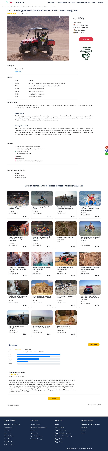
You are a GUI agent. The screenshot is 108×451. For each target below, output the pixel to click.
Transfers (100, 2)
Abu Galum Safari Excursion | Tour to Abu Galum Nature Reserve (90, 238)
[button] (11, 2)
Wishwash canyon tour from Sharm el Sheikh (42, 268)
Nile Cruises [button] (91, 2)
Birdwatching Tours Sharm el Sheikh (66, 296)
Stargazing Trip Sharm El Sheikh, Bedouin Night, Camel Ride (17, 238)
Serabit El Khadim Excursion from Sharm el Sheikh (90, 268)
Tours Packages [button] (81, 2)
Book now (86, 39)
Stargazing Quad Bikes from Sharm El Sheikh (18, 207)
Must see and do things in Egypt (64, 436)
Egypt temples (34, 433)
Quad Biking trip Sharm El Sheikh (41, 207)
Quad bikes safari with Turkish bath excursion (64, 327)
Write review (93, 344)
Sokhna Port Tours (9, 445)
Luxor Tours (7, 433)
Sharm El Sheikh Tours (16, 6)
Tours (4, 6)
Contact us (84, 427)
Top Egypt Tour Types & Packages (90, 424)
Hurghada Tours (8, 427)
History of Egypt (59, 427)
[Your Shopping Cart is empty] (7, 3)
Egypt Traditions (59, 439)
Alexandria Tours (8, 436)
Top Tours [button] (71, 2)
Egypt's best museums (36, 436)
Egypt (8, 6)
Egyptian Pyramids (35, 424)
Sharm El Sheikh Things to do (12, 424)
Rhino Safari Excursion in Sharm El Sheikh (65, 268)
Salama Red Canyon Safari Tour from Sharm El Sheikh (17, 268)
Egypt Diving (58, 442)
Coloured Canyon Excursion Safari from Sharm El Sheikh (42, 296)
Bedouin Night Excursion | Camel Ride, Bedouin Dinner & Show (42, 238)
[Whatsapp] (106, 153)
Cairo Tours (7, 430)
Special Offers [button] (62, 2)
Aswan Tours (7, 439)
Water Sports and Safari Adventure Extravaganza (65, 207)
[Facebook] (106, 150)
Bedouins (18, 71)
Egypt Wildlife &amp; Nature (63, 433)
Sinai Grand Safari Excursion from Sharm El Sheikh (18, 296)
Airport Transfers (8, 442)
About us (83, 430)
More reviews (54, 398)
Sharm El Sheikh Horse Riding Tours (16, 327)
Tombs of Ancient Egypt (36, 439)
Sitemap (83, 433)
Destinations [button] (51, 2)
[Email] (106, 147)
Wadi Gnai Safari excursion (65, 237)
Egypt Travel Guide (60, 430)
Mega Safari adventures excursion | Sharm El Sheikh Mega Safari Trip (90, 208)
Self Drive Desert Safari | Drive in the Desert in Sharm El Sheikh (90, 297)
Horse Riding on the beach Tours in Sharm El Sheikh (41, 327)
